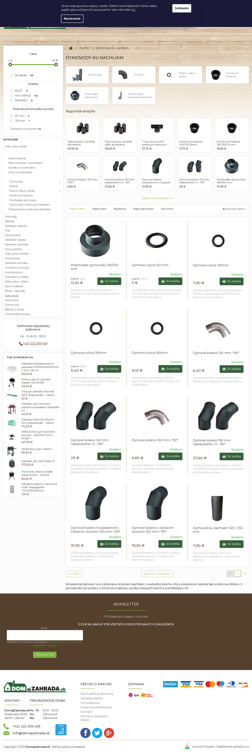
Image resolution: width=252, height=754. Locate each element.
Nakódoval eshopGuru (233, 746)
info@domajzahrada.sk (31, 733)
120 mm (22, 120)
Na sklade (24, 75)
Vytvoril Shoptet (203, 746)
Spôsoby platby (91, 698)
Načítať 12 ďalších (157, 573)
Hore (75, 573)
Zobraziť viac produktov (155, 198)
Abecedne (167, 208)
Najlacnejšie (99, 208)
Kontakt (86, 711)
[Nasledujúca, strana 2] (237, 573)
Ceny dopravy (90, 702)
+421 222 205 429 (35, 343)
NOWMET (24, 100)
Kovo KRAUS (26, 95)
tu (133, 9)
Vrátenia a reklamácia (96, 707)
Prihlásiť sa (45, 654)
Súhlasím (182, 8)
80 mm (22, 115)
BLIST (21, 90)
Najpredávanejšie (143, 208)
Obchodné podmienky (96, 693)
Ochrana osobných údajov (94, 718)
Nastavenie (72, 18)
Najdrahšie (120, 208)
